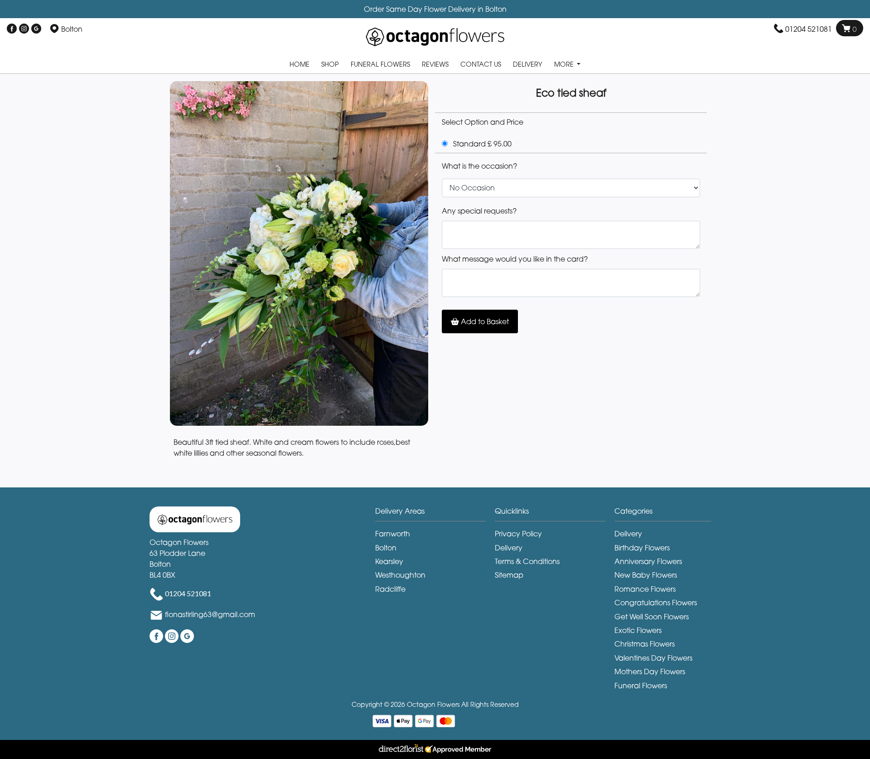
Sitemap (509, 574)
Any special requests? (479, 210)
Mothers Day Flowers (649, 671)
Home (299, 64)
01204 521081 (808, 29)
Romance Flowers (645, 589)
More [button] (564, 64)
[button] (435, 513)
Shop (330, 64)
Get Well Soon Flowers (651, 616)
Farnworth (392, 533)
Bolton (385, 547)
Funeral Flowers (380, 64)
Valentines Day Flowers (653, 657)
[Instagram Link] (24, 29)
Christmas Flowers (644, 643)
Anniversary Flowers (648, 561)
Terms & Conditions (527, 561)
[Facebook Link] (12, 29)
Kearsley (389, 561)
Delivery (527, 64)
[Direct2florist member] (435, 749)
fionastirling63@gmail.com (210, 614)
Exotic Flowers (638, 630)
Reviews (435, 64)
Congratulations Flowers (655, 602)
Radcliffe (390, 589)
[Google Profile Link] (36, 29)
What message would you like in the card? (515, 258)
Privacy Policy (518, 533)
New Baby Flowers (645, 574)
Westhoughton (400, 574)
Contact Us (480, 64)
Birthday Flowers (642, 547)
